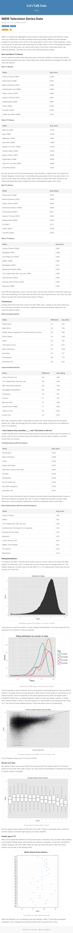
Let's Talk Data (36, 5)
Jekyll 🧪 (47, 929)
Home (36, 10)
